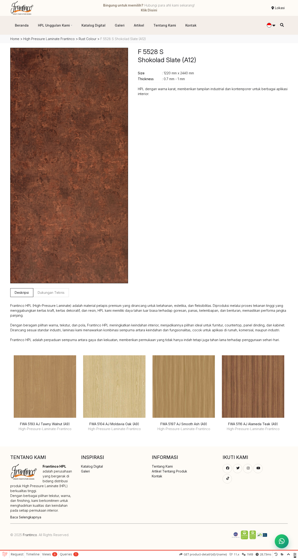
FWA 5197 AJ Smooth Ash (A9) (183, 424)
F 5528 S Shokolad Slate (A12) (167, 56)
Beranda (22, 25)
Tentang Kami (164, 25)
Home (14, 39)
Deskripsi (22, 292)
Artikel (139, 25)
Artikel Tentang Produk (169, 471)
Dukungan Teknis (51, 292)
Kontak (190, 25)
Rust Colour (88, 39)
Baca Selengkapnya (25, 517)
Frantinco (30, 535)
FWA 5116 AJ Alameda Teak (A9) (253, 424)
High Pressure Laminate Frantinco (49, 39)
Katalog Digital (93, 25)
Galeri (120, 25)
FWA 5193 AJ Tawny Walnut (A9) (45, 424)
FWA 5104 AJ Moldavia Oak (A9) (114, 424)
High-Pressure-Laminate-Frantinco (45, 429)
